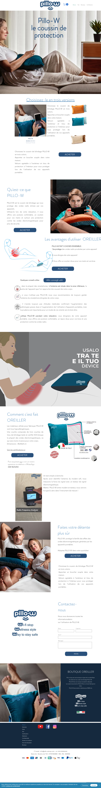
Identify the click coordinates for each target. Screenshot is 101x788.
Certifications (25, 733)
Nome (59, 628)
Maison (24, 725)
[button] (66, 4)
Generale (24, 727)
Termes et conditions (27, 740)
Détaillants (24, 736)
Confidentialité (25, 738)
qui (21, 461)
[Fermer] (99, 785)
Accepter (94, 785)
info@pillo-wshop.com (47, 751)
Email (59, 634)
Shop (23, 729)
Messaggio (60, 640)
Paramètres (85, 785)
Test (23, 731)
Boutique (24, 745)
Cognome (78, 628)
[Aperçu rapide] (30, 120)
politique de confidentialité (13, 786)
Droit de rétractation (27, 742)
